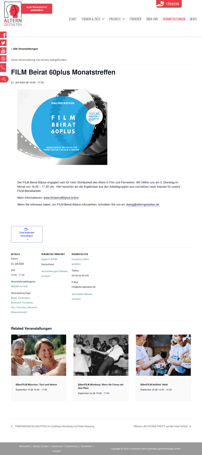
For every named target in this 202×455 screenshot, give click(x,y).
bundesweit (24, 297)
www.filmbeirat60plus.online (61, 197)
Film (13, 307)
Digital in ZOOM (49, 259)
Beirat (14, 297)
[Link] (13, 14)
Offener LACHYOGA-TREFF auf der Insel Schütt (160, 426)
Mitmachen (25, 446)
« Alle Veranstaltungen (24, 49)
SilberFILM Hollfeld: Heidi (154, 384)
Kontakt (57, 450)
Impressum (57, 446)
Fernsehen (27, 302)
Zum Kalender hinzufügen (26, 234)
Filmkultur (21, 307)
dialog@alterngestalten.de (142, 204)
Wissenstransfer (19, 312)
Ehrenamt (16, 302)
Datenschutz (71, 446)
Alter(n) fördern (41, 446)
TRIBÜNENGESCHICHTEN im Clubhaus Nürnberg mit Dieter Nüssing (54, 426)
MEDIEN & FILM (19, 286)
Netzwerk (32, 307)
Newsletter (87, 446)
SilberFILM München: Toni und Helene (36, 384)
